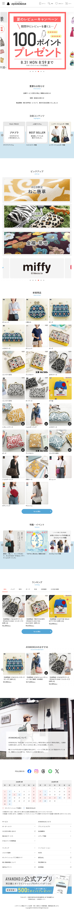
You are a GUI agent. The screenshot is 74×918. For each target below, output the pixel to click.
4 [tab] (38, 72)
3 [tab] (36, 72)
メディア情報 (42, 836)
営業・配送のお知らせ (37, 98)
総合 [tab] (5, 589)
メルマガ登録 (6, 853)
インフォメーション (44, 848)
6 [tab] (44, 72)
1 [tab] (30, 72)
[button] (50, 3)
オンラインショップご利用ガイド (12, 857)
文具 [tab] (35, 589)
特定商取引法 (42, 862)
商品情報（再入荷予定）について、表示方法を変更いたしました (37, 103)
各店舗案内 (41, 831)
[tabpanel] (37, 611)
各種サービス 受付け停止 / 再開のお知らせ (37, 93)
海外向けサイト (7, 867)
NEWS (40, 853)
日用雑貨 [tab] (43, 589)
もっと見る (37, 511)
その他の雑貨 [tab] (55, 589)
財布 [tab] (20, 589)
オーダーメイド (7, 826)
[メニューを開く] (3, 3)
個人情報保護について (9, 862)
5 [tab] (41, 72)
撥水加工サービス (7, 836)
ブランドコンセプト (44, 826)
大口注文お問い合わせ (9, 831)
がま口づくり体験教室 (9, 841)
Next (72, 135)
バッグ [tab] (13, 589)
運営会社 (41, 857)
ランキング (5, 848)
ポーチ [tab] (28, 589)
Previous (2, 135)
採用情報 (41, 867)
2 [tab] (33, 72)
